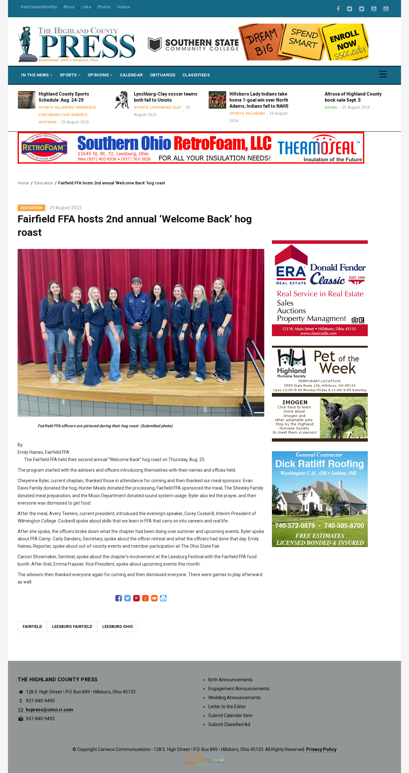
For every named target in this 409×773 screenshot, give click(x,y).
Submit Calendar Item (230, 715)
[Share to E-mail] (154, 598)
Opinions (99, 75)
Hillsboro (62, 107)
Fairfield (77, 115)
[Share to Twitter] (127, 598)
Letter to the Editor (227, 706)
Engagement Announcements (238, 688)
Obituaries (162, 75)
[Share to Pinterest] (136, 598)
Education (43, 183)
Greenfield (83, 107)
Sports (69, 75)
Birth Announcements (230, 679)
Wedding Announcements (234, 697)
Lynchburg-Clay (52, 115)
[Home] (77, 43)
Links (86, 6)
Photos (104, 6)
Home (23, 183)
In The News (35, 75)
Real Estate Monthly (39, 6)
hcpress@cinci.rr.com (49, 709)
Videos (123, 6)
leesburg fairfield (72, 626)
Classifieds (196, 75)
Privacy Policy (321, 749)
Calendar (131, 75)
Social (329, 107)
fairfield (32, 626)
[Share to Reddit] (145, 598)
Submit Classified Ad (229, 724)
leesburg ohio (117, 626)
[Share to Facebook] (118, 598)
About (69, 6)
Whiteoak (45, 122)
